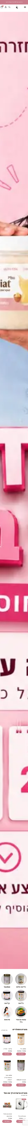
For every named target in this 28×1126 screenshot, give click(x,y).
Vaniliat (7, 987)
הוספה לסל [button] (21, 1085)
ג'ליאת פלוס (21, 987)
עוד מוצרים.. (4, 1030)
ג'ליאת (21, 1003)
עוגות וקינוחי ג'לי (21, 1020)
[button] (1, 2)
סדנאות (7, 1019)
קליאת (7, 1003)
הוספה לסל (21, 1054)
